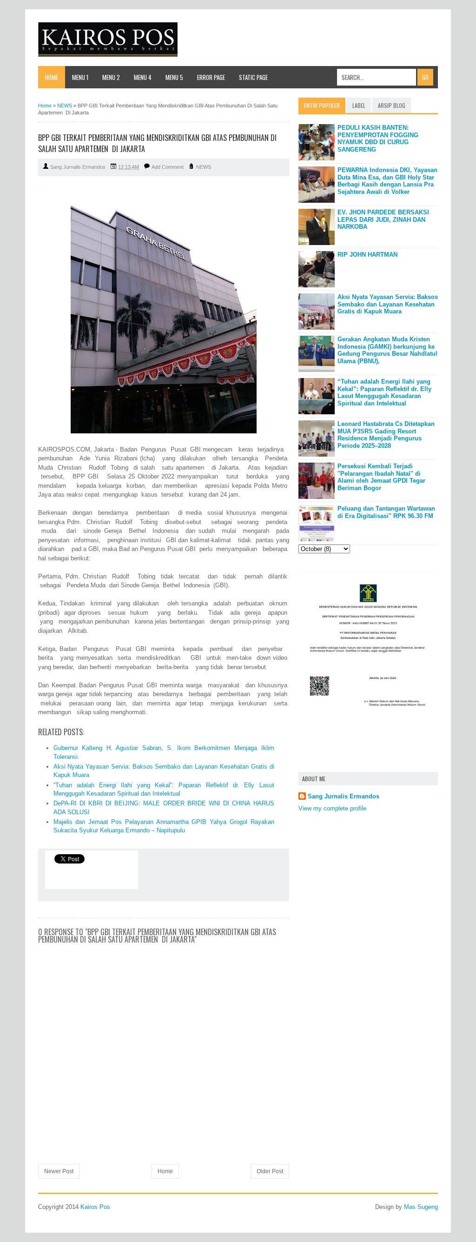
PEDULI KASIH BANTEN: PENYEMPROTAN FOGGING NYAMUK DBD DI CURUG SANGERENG (377, 138)
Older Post (270, 1171)
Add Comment (168, 167)
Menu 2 (111, 77)
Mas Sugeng (421, 1206)
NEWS (203, 167)
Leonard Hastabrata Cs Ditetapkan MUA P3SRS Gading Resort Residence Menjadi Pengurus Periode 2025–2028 (386, 434)
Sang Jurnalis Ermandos (343, 796)
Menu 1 (80, 77)
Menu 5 (174, 77)
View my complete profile (332, 808)
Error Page (211, 77)
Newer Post (58, 1171)
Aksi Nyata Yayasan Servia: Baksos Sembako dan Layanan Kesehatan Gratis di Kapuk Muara (387, 304)
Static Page (253, 77)
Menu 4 (143, 77)
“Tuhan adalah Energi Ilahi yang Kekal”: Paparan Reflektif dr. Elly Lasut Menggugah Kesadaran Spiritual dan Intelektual (384, 392)
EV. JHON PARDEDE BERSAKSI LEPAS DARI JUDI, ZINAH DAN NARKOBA (383, 219)
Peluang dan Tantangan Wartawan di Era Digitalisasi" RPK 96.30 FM (386, 512)
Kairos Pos (95, 1206)
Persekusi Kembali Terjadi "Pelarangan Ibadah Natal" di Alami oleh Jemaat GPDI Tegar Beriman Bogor (381, 477)
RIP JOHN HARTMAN (367, 254)
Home (51, 77)
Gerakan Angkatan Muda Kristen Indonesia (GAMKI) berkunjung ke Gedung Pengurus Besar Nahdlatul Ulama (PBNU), (387, 350)
